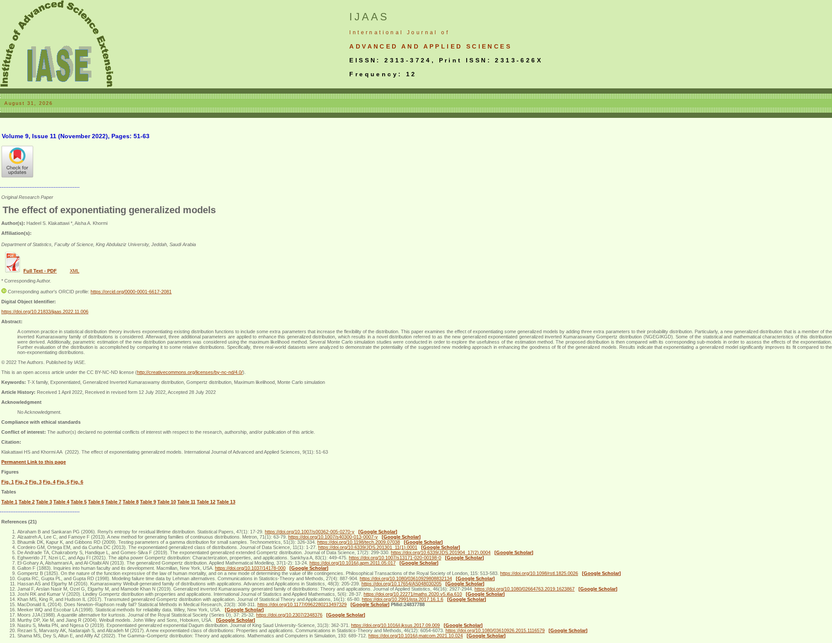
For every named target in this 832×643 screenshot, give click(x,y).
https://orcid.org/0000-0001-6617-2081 (131, 291)
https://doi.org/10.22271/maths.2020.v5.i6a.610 (413, 594)
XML (74, 270)
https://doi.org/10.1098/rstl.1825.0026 (539, 573)
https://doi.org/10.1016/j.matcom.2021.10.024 (415, 635)
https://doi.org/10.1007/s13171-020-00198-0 (395, 557)
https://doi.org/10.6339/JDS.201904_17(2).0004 (441, 552)
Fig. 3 (35, 481)
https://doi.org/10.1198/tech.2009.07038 (358, 542)
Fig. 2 (21, 481)
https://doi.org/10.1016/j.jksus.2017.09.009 (395, 625)
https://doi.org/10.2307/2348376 (289, 614)
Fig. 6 (77, 481)
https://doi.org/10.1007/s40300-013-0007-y (333, 536)
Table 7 (113, 501)
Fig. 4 (49, 481)
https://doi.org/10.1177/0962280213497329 (302, 604)
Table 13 (226, 501)
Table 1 (9, 501)
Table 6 (96, 501)
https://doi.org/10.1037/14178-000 (250, 568)
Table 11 (186, 501)
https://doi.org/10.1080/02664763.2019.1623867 (524, 588)
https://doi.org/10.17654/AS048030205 (401, 583)
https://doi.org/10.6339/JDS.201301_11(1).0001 (367, 547)
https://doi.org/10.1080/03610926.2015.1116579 (495, 630)
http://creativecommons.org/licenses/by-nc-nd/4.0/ (190, 372)
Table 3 (44, 501)
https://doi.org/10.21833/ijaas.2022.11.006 (44, 311)
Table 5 (79, 501)
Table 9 (148, 501)
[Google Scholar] (377, 531)
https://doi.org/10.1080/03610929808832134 (406, 578)
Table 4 (61, 501)
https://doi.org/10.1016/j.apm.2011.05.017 (352, 562)
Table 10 (166, 501)
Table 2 (27, 501)
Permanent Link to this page (33, 461)
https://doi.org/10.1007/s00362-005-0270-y (309, 531)
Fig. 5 (63, 481)
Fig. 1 (7, 481)
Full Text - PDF (40, 270)
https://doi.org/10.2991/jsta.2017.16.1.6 (402, 599)
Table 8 (131, 501)
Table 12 (206, 501)
